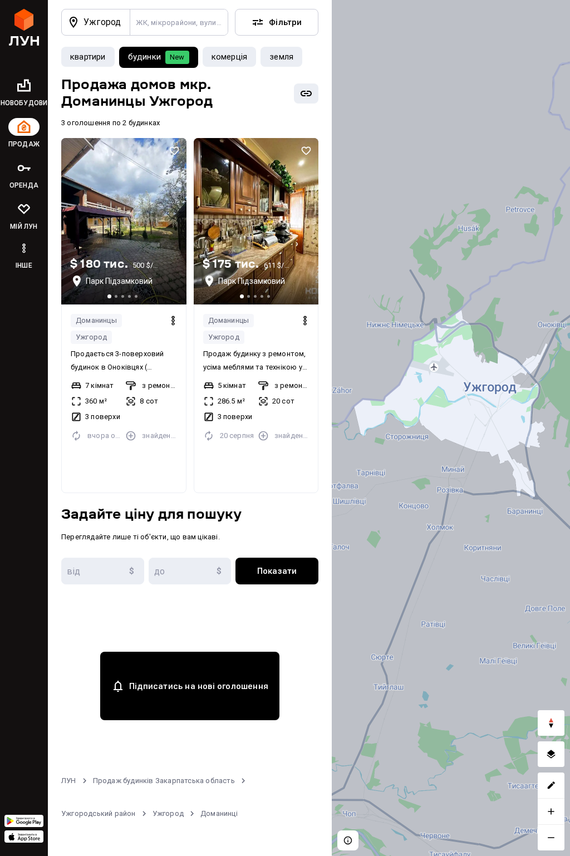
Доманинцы (96, 320)
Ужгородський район (98, 813)
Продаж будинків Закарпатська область (164, 780)
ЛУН (68, 780)
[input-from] (102, 571)
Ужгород (91, 337)
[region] (451, 428)
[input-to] (190, 571)
